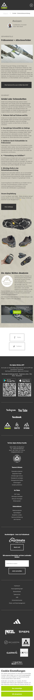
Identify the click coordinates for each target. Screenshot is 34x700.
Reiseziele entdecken (17, 471)
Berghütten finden (17, 473)
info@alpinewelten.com (17, 452)
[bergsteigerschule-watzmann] (26, 428)
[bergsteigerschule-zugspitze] (17, 428)
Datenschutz (17, 594)
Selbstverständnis (17, 510)
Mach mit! (17, 547)
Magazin (5, 13)
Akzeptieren (17, 312)
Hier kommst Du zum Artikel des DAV (16, 85)
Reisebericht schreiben (17, 478)
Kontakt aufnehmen (17, 485)
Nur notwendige (17, 688)
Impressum (17, 586)
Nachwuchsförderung (17, 517)
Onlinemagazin (17, 482)
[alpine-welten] (7, 428)
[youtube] (23, 412)
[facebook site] (17, 418)
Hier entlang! (9, 207)
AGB (17, 597)
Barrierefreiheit (17, 591)
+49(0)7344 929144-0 (18, 448)
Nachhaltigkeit (17, 512)
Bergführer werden (17, 515)
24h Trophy (17, 494)
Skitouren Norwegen (17, 498)
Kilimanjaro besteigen (17, 496)
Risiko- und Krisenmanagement (17, 603)
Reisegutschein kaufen (17, 480)
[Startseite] (4, 5)
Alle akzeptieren (17, 694)
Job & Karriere (17, 519)
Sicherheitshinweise (17, 600)
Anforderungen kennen (17, 476)
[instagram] (11, 412)
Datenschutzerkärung (13, 309)
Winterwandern (17, 501)
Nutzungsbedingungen (17, 588)
